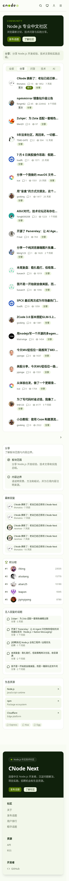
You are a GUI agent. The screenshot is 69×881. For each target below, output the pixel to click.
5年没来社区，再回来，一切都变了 (37, 135)
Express (13, 724)
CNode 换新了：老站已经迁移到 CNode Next (37, 78)
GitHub (15, 868)
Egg (38, 724)
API (9, 844)
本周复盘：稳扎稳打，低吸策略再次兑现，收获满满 (37, 267)
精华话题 (12, 826)
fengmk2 (21, 104)
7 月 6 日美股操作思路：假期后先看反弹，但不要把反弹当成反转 (37, 155)
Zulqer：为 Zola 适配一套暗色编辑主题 (37, 118)
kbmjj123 (21, 253)
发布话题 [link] (14, 39)
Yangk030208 (23, 216)
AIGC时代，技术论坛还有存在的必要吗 (37, 211)
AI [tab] (54, 68)
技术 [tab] (43, 68)
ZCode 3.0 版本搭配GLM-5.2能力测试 (37, 317)
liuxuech (21, 273)
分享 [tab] (22, 68)
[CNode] (10, 5)
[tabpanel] (33, 251)
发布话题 (12, 815)
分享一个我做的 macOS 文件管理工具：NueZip (37, 175)
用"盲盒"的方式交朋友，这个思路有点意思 (37, 191)
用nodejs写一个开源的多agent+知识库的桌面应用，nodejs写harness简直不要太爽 (37, 333)
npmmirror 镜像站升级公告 (35, 98)
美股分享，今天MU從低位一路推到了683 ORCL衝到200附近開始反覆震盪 (37, 366)
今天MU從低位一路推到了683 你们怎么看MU (37, 350)
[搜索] (40, 5)
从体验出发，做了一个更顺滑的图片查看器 (37, 383)
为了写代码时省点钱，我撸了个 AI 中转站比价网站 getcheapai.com (37, 399)
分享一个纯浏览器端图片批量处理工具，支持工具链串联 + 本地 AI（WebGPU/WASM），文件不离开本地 (37, 248)
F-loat (19, 237)
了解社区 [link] (29, 39)
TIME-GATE (22, 140)
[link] (61, 437)
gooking (21, 196)
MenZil (20, 124)
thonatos (21, 84)
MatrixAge (22, 339)
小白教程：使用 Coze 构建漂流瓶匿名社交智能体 (37, 419)
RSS (9, 850)
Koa (27, 724)
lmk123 (20, 405)
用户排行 (12, 821)
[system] (47, 5)
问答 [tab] (32, 68)
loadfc (20, 160)
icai (18, 180)
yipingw (20, 355)
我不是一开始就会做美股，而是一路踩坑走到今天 (37, 284)
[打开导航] (61, 5)
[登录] (54, 5)
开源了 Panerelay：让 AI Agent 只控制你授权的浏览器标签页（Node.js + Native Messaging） (37, 231)
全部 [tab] (11, 68)
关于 (9, 809)
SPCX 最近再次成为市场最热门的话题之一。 (37, 300)
